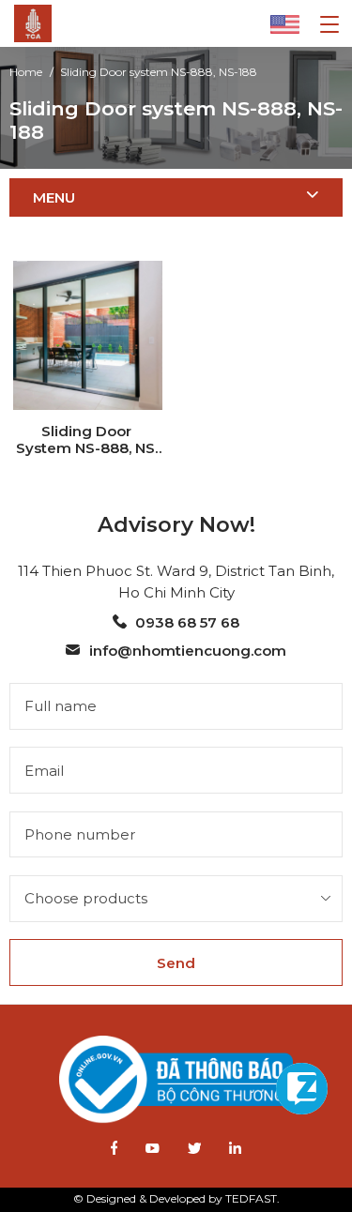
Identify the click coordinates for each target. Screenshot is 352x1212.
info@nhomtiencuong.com (187, 650)
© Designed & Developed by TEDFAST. (176, 1198)
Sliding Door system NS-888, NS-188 (158, 72)
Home (25, 72)
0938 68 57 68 (187, 622)
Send (176, 963)
